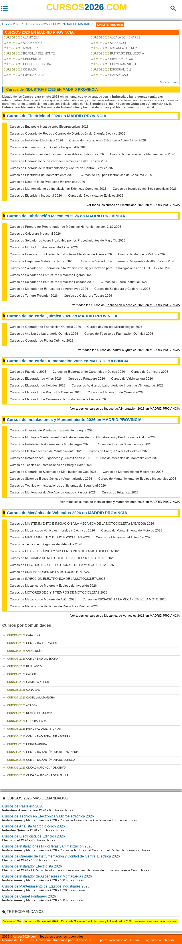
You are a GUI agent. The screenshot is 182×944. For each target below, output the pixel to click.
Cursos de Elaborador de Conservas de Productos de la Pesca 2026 (58, 399)
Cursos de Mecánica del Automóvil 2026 (124, 537)
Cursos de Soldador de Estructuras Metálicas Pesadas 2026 (52, 282)
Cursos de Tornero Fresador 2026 (34, 295)
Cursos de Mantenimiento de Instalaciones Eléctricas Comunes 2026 (58, 188)
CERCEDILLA (22, 58)
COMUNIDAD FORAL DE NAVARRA (38, 736)
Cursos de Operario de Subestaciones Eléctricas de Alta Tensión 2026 (59, 161)
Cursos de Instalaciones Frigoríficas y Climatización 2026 (50, 458)
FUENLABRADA (24, 74)
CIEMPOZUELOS (112, 58)
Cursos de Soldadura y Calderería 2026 (122, 288)
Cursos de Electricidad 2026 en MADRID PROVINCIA (56, 116)
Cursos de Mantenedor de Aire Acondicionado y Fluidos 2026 (53, 492)
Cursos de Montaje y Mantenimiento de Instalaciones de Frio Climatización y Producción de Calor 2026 (82, 437)
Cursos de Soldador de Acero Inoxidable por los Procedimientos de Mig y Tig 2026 (67, 240)
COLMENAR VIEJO (113, 64)
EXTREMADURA (27, 744)
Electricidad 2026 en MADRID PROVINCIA (150, 205)
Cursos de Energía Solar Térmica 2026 (124, 444)
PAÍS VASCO (24, 666)
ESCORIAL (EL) (111, 69)
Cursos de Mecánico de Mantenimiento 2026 (127, 458)
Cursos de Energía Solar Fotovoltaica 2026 (119, 451)
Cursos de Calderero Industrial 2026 (35, 233)
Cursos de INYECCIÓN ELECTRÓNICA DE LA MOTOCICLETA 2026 (57, 578)
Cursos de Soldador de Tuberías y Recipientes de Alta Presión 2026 (127, 261)
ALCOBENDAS (23, 42)
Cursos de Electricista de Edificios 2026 (95, 195)
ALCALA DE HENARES (115, 37)
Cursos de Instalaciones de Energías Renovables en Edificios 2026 (57, 154)
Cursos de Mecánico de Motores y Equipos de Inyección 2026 (53, 585)
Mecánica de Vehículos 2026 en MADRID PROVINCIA (142, 615)
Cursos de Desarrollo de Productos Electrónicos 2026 (47, 181)
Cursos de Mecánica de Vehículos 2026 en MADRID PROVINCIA (67, 513)
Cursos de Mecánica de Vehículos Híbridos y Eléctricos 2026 (52, 530)
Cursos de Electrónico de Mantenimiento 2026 (142, 154)
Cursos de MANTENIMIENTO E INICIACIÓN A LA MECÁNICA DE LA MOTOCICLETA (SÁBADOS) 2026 (82, 523)
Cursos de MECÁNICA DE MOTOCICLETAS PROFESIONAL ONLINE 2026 (62, 558)
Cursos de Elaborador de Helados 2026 (37, 385)
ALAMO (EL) (21, 37)
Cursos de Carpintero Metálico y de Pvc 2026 (41, 261)
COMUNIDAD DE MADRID (33, 643)
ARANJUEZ (21, 48)
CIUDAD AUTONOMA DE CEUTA (36, 767)
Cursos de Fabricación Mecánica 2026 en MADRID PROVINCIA (66, 216)
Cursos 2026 (11, 24)
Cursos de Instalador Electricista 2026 (36, 140)
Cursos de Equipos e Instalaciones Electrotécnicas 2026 (49, 126)
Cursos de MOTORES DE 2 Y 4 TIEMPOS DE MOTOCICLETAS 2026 (58, 592)
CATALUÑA (23, 635)
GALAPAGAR (109, 74)
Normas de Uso (13, 940)
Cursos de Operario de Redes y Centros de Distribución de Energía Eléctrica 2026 (67, 133)
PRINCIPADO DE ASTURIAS (34, 728)
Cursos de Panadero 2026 (86, 378)
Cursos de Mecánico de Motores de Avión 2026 (43, 599)
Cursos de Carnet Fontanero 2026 (29, 896)
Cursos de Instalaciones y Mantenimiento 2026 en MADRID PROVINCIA (74, 419)
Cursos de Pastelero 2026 (28, 371)
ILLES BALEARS (27, 721)
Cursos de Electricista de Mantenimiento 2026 (42, 175)
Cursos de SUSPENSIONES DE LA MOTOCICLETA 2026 (50, 572)
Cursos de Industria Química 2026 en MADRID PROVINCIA (62, 316)
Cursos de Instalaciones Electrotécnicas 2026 (145, 188)
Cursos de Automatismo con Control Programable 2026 (48, 147)
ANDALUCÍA (24, 650)
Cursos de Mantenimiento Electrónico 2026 (133, 471)
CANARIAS (23, 689)
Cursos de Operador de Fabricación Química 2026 (45, 326)
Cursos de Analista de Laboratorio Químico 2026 (44, 333)
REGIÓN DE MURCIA (29, 713)
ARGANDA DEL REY (114, 48)
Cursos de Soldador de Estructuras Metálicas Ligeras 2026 (51, 275)
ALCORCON (108, 42)
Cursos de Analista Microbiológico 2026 (114, 326)
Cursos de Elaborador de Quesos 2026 (115, 392)
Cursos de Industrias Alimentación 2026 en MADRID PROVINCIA (68, 361)
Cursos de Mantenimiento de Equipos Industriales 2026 (137, 478)
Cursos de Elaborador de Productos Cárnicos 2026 (45, 392)
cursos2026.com (25, 936)
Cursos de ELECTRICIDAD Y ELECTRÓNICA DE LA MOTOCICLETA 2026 (62, 565)
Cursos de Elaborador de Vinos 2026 (36, 378)
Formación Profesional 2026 (41, 921)
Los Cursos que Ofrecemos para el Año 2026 (60, 940)
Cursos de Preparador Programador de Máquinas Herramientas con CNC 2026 (65, 226)
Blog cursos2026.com (158, 940)
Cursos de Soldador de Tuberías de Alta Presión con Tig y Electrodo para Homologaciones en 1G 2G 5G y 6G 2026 (91, 268)
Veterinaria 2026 (12, 921)
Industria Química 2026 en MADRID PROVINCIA (146, 350)
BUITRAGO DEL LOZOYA (117, 53)
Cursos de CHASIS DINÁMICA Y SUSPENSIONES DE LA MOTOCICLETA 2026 (65, 551)
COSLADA (20, 69)
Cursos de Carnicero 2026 (149, 371)
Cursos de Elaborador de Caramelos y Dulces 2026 (89, 371)
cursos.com (86, 7)
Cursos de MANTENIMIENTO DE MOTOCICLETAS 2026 (50, 537)
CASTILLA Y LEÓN (28, 682)
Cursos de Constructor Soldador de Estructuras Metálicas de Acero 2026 (61, 254)
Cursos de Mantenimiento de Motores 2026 (131, 530)
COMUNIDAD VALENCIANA (33, 658)
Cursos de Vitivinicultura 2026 (132, 378)
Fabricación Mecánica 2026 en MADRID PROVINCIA (143, 305)
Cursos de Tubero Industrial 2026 (124, 282)
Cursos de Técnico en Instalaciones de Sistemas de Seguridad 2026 (58, 485)
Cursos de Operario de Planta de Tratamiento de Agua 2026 (52, 430)
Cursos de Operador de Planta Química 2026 (41, 340)
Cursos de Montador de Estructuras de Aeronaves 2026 (49, 288)
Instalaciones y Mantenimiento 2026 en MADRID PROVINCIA (137, 501)
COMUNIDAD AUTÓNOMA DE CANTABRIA (43, 752)
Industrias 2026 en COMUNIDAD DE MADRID (58, 24)
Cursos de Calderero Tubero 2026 (88, 295)
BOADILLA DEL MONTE (29, 53)
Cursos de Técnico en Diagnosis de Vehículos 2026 (46, 544)
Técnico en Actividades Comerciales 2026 (156, 921)
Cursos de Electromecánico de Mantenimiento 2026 (46, 451)
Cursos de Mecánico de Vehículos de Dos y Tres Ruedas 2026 (54, 606)
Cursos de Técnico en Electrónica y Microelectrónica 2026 (48, 816)
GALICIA (22, 674)
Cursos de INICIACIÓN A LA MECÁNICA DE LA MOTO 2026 (124, 599)
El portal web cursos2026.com (118, 940)
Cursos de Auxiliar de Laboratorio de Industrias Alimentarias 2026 (118, 385)
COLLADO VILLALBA (27, 64)
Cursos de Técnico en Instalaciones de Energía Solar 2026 (51, 465)
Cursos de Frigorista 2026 (120, 492)
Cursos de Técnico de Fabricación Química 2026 (118, 333)
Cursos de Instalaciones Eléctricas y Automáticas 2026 (107, 140)
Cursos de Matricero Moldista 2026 (142, 254)
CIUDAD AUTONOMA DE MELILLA (37, 775)
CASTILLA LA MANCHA (31, 697)
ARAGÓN (22, 705)
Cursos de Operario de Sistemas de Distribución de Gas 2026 (53, 471)
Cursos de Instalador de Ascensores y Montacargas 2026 (50, 444)
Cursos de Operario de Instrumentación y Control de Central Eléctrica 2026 (62, 168)
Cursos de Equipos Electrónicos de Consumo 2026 (116, 175)
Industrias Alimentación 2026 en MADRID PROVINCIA (142, 408)
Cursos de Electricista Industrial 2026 (36, 195)
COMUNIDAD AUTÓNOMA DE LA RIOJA (41, 759)
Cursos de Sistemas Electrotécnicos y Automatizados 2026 (51, 478)
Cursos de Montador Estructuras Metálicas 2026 (44, 247)
